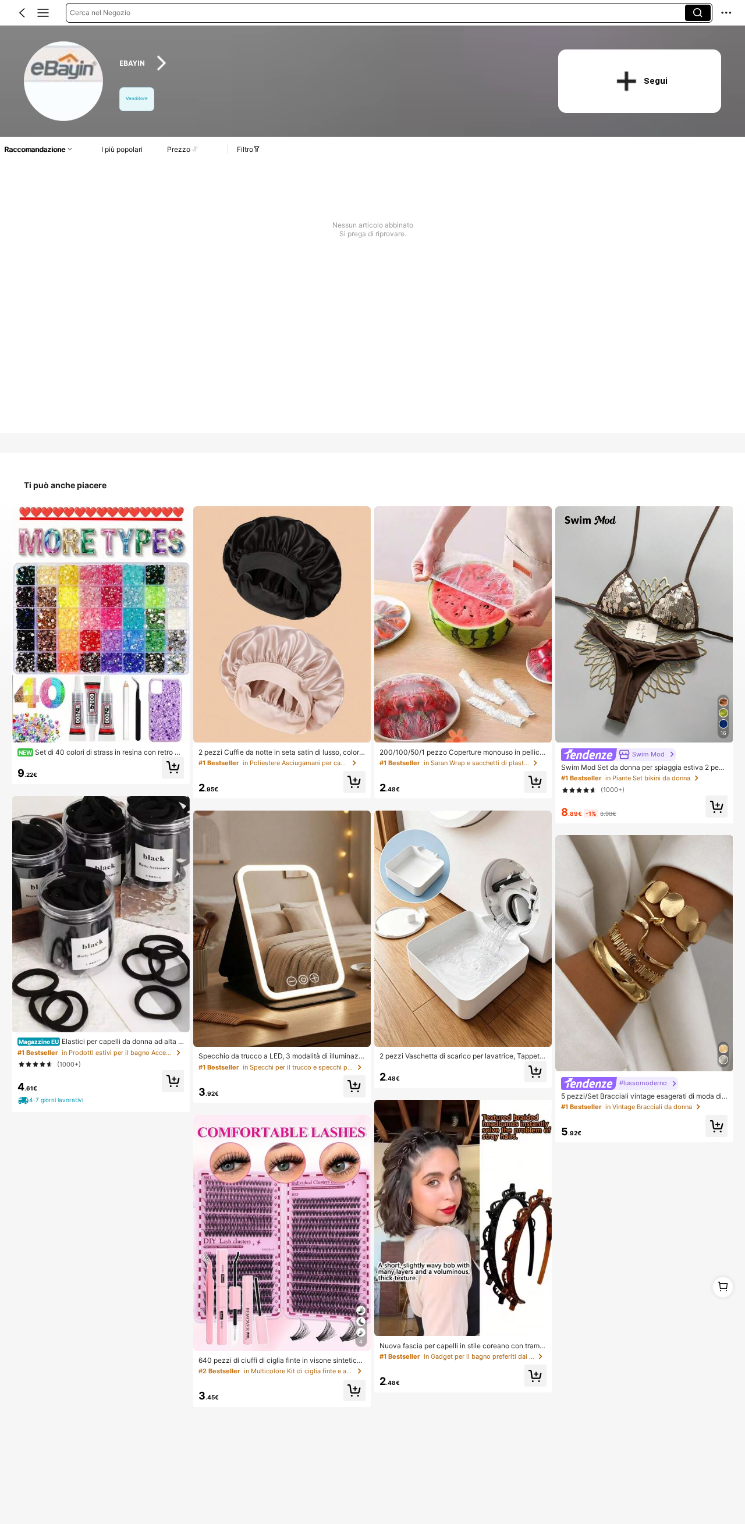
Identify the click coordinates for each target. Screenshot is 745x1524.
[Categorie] (43, 13)
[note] (51, 1100)
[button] (22, 13)
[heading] (326, 63)
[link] (64, 82)
